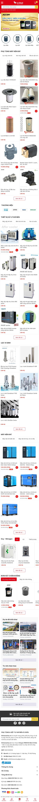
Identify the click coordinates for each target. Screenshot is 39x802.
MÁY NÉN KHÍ (6, 434)
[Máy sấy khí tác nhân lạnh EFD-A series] (29, 317)
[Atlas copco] (6, 210)
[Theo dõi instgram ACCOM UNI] (23, 723)
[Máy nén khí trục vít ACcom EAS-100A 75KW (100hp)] (10, 452)
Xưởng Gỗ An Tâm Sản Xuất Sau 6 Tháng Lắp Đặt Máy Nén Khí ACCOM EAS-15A (28, 651)
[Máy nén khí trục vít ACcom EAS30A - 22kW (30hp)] (29, 481)
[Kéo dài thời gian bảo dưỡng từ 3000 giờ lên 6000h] (11, 626)
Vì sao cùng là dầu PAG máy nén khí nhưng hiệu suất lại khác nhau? (10, 679)
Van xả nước (33, 221)
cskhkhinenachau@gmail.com (16, 759)
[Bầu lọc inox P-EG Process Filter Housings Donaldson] (10, 355)
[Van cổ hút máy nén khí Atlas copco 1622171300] (10, 151)
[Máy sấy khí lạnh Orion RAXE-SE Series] (29, 263)
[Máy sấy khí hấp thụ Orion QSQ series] (10, 263)
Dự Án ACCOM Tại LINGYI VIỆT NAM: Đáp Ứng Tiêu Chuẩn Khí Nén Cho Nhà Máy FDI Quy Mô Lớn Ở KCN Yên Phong (28, 634)
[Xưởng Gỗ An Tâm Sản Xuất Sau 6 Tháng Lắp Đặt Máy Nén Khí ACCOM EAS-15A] (28, 644)
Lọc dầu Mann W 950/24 (8, 80)
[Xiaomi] (15, 210)
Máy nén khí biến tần (8, 439)
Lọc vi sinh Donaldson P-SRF (28, 366)
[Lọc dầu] (5, 38)
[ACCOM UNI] (19, 2)
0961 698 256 (12, 785)
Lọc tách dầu (29, 45)
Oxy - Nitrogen (6, 539)
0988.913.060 (16, 756)
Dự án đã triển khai (10, 619)
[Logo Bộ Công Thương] (6, 762)
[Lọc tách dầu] (29, 38)
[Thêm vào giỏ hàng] (36, 84)
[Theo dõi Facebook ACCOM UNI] (15, 723)
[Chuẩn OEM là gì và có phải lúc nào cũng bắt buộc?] (28, 672)
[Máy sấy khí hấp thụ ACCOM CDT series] (29, 234)
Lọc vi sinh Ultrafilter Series (9, 420)
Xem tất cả (19, 198)
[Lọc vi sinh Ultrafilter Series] (10, 409)
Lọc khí (17, 45)
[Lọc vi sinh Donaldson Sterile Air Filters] (29, 382)
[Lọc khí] (17, 38)
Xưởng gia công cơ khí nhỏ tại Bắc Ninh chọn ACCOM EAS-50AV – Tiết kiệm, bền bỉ (10, 651)
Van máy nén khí (21, 55)
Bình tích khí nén (21, 221)
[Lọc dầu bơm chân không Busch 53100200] (25, 591)
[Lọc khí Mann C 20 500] (10, 124)
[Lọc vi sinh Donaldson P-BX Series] (10, 382)
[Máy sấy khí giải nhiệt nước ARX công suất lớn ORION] (29, 290)
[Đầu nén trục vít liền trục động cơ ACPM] (10, 178)
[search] (36, 7)
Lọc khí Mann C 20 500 (8, 135)
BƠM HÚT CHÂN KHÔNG (10, 576)
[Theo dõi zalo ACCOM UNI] (19, 723)
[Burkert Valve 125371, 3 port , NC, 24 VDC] (29, 151)
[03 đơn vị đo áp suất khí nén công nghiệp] (11, 689)
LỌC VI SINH (6, 343)
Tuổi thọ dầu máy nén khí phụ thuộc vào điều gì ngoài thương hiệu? (27, 696)
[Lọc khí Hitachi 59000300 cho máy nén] (29, 124)
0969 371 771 (11, 781)
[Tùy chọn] (36, 306)
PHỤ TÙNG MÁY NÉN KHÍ (10, 51)
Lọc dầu (5, 45)
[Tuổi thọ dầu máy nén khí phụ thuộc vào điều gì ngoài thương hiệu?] (28, 689)
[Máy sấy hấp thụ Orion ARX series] (10, 290)
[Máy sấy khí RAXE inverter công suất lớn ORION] (10, 317)
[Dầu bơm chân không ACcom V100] (8, 591)
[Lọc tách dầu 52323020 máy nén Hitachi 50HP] (29, 95)
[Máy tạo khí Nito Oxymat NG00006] (26, 551)
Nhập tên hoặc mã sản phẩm (8, 9)
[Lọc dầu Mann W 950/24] (10, 68)
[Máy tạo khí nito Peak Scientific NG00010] (8, 551)
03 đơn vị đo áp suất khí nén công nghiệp (10, 696)
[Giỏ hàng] (35, 3)
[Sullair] (33, 210)
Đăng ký (34, 719)
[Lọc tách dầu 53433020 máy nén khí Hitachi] (29, 68)
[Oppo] (24, 210)
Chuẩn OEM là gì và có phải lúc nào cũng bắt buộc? (27, 679)
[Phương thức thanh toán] (12, 792)
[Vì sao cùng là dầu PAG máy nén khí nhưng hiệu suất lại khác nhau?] (11, 672)
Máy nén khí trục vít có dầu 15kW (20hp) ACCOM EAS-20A (9, 522)
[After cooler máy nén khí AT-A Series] (10, 234)
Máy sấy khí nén (7, 221)
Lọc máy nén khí (7, 55)
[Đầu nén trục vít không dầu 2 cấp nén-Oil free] (29, 178)
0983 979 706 (12, 778)
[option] (19, 22)
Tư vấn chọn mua (9, 666)
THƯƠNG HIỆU (7, 205)
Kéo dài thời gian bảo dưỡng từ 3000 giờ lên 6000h (10, 633)
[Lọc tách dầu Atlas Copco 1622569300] (10, 95)
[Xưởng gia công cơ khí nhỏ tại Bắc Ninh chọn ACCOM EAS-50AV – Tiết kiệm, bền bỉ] (11, 644)
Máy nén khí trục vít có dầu (27, 439)
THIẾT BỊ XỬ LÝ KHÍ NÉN (10, 217)
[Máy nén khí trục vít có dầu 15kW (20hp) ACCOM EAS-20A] (10, 510)
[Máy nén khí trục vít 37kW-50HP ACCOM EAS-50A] (10, 481)
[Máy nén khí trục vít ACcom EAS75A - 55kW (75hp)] (29, 452)
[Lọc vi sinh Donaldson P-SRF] (29, 355)
